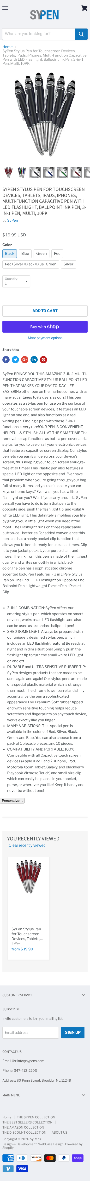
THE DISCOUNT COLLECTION (24, 1132)
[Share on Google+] (24, 359)
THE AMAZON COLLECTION (23, 1127)
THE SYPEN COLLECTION (36, 1117)
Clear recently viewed (27, 845)
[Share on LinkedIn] (34, 359)
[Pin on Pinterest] (43, 359)
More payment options (45, 338)
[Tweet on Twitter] (15, 359)
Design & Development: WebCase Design (33, 1144)
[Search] (81, 34)
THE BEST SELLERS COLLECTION (27, 1122)
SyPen (12, 220)
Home (7, 47)
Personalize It (12, 800)
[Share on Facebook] (6, 359)
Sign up (73, 1032)
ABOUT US (59, 1132)
